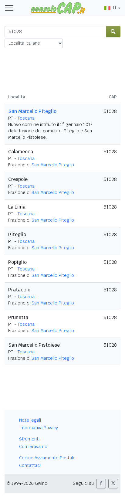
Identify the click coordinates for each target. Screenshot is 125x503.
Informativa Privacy (38, 427)
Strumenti (29, 439)
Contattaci (30, 465)
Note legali (30, 420)
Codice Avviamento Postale (47, 458)
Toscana (26, 118)
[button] (101, 483)
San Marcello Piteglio (32, 111)
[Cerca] (113, 31)
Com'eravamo (33, 446)
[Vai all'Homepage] (58, 7)
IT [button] (115, 7)
